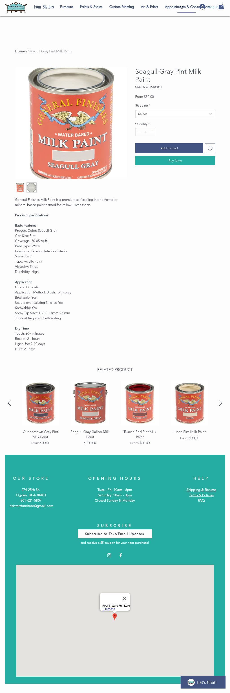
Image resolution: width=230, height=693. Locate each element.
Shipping (142, 105)
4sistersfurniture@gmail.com (31, 506)
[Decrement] (139, 132)
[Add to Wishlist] (210, 148)
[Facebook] (120, 555)
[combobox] (175, 114)
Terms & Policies (201, 495)
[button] (221, 6)
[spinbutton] (146, 132)
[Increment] (152, 132)
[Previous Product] (9, 403)
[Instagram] (109, 555)
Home (20, 51)
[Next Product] (220, 403)
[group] (115, 415)
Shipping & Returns (201, 490)
